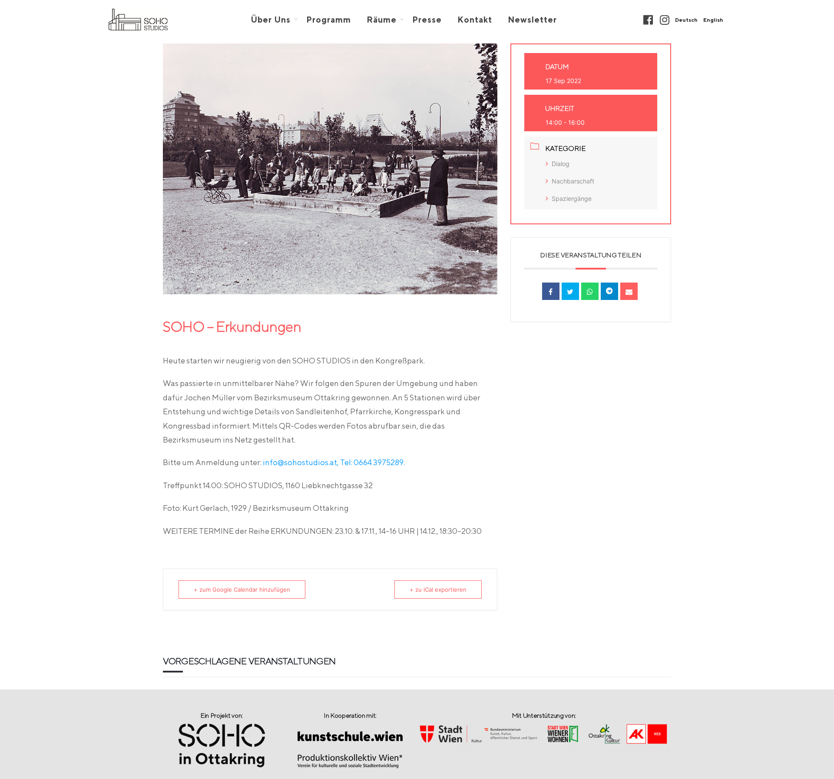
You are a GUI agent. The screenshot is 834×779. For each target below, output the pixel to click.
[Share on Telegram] (609, 291)
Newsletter (532, 20)
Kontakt (474, 20)
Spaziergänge (572, 198)
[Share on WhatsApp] (590, 291)
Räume (382, 20)
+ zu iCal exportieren (438, 589)
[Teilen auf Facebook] (550, 291)
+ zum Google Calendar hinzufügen (242, 589)
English (713, 20)
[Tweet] (570, 291)
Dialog (560, 163)
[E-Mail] (629, 291)
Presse (427, 20)
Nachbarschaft (573, 181)
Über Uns (271, 20)
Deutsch (686, 20)
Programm (328, 20)
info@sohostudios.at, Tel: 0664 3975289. (334, 462)
